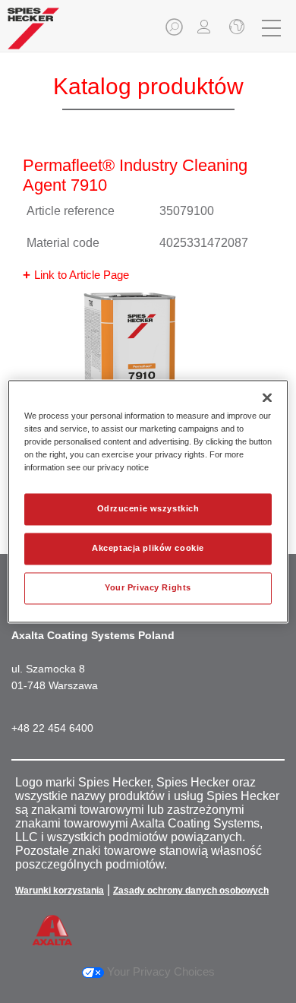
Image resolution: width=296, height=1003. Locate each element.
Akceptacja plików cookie (148, 548)
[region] (148, 501)
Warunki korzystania (59, 890)
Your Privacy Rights (148, 588)
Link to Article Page (81, 274)
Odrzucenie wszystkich (148, 509)
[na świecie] (235, 28)
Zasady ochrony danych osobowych (191, 890)
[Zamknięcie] (267, 397)
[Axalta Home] (33, 34)
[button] (175, 31)
